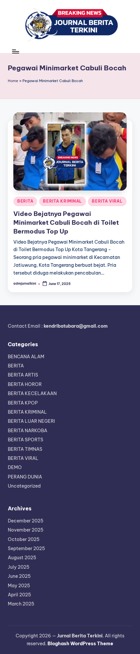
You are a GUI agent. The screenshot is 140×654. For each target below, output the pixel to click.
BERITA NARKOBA (27, 431)
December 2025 (25, 521)
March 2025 (21, 604)
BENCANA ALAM (26, 357)
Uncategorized (24, 486)
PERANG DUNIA (25, 477)
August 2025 (22, 558)
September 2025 (26, 548)
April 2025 (19, 595)
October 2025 (23, 539)
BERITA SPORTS (25, 440)
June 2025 (19, 576)
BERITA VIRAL (107, 201)
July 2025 (18, 567)
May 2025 (19, 586)
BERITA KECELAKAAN (32, 393)
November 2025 (25, 530)
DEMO (15, 467)
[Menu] (15, 51)
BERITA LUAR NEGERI (31, 421)
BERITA (25, 201)
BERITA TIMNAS (25, 449)
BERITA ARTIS (23, 375)
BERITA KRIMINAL (62, 201)
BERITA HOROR (25, 384)
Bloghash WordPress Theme (80, 644)
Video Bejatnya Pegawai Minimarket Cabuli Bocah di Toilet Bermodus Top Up (66, 222)
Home (13, 80)
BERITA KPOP (23, 403)
